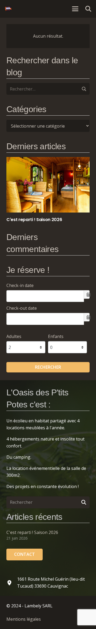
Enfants (55, 336)
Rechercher (48, 367)
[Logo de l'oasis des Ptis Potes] (8, 9)
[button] (75, 9)
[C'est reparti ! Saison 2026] (48, 190)
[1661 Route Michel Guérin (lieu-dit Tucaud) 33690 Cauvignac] (11, 582)
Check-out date (21, 308)
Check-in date (20, 285)
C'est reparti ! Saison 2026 (32, 532)
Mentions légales (23, 619)
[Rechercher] (84, 502)
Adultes (13, 336)
